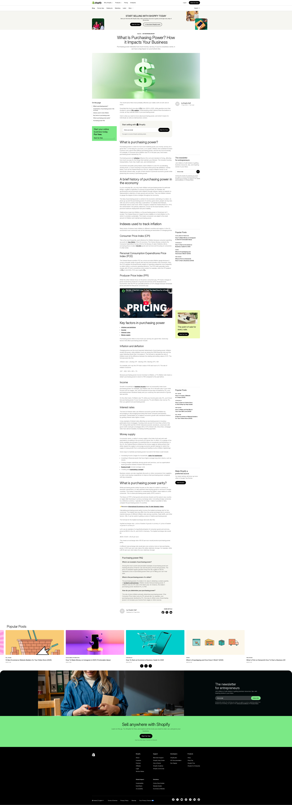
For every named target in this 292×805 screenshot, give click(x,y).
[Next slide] (150, 666)
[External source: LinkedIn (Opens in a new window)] (194, 799)
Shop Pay (190, 760)
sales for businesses (155, 455)
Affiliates (138, 766)
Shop (189, 757)
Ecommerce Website (159, 788)
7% (144, 270)
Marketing (117, 8)
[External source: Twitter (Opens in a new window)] (177, 799)
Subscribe (256, 698)
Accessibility (139, 788)
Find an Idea (100, 8)
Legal (137, 768)
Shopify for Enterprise (194, 766)
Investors (138, 760)
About (137, 757)
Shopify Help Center (159, 760)
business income (140, 386)
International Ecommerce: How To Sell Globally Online (146, 506)
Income (123, 330)
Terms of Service (112, 800)
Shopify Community (158, 768)
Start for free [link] (164, 130)
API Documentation (175, 760)
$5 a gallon (135, 110)
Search (196, 8)
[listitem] (146, 646)
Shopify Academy (158, 766)
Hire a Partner (157, 763)
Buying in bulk (125, 467)
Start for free (194, 2)
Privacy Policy (189, 179)
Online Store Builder (158, 783)
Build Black (139, 786)
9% (122, 270)
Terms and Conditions (242, 703)
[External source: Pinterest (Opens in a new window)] (199, 799)
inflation (136, 158)
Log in (184, 2)
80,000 (138, 246)
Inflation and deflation (128, 327)
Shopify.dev (173, 757)
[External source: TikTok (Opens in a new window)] (190, 799)
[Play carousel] (146, 666)
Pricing (126, 2)
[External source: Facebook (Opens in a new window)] (173, 799)
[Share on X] (167, 612)
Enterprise (133, 2)
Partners (138, 763)
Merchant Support (158, 757)
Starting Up (109, 8)
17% (140, 108)
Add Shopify (180, 482)
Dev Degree (173, 763)
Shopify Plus (191, 763)
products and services (131, 583)
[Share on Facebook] (163, 612)
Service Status (140, 771)
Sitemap (133, 800)
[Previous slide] (141, 666)
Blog (93, 8)
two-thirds (131, 242)
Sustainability (139, 783)
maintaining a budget (136, 469)
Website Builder (157, 786)
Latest (124, 8)
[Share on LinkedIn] (170, 612)
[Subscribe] (198, 171)
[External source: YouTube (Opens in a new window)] (182, 799)
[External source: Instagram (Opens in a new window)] (186, 799)
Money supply (125, 335)
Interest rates (125, 332)
